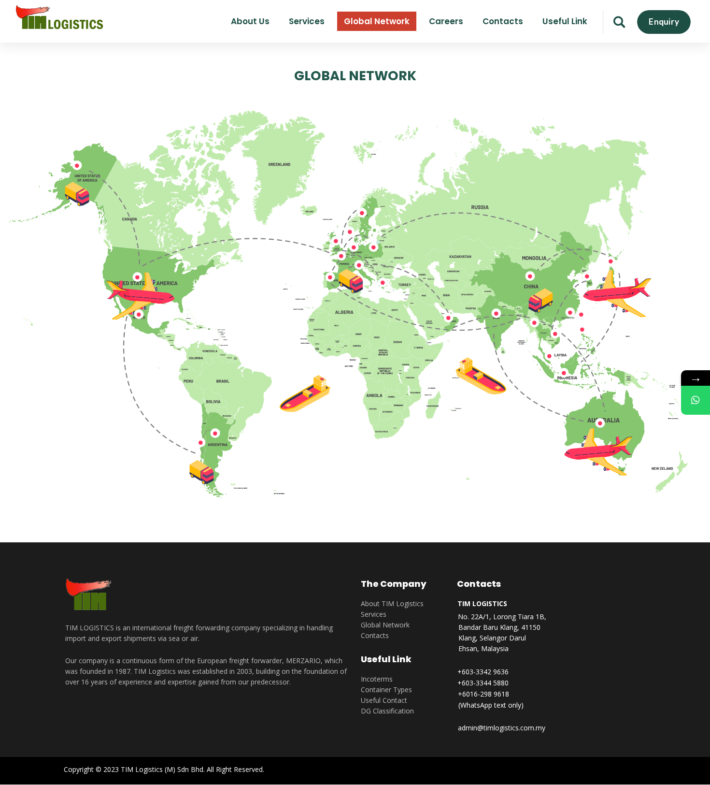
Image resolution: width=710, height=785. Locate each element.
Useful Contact (384, 700)
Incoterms (377, 678)
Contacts (375, 635)
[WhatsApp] (695, 400)
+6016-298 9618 (483, 693)
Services (373, 614)
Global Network (385, 624)
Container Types (386, 689)
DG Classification (387, 710)
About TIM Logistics (392, 603)
